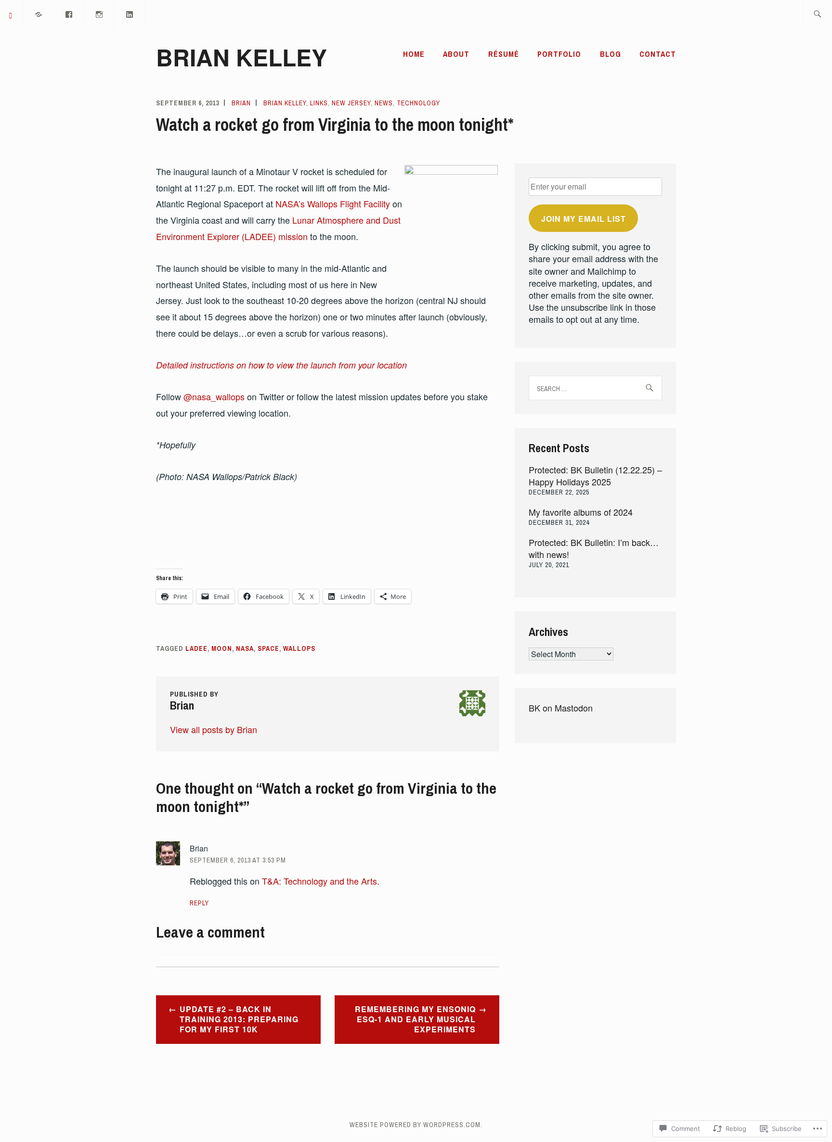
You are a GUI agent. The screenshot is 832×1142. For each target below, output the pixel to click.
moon (221, 648)
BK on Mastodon (561, 707)
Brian (241, 103)
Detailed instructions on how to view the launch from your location (281, 365)
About (456, 54)
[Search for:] (817, 14)
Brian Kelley (241, 57)
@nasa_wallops (214, 396)
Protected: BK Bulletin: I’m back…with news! (594, 548)
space (268, 648)
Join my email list (583, 218)
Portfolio (559, 54)
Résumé (503, 54)
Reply (199, 903)
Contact (657, 54)
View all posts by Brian (213, 729)
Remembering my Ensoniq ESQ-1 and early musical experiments (415, 1019)
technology (418, 103)
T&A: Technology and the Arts (319, 881)
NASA (245, 648)
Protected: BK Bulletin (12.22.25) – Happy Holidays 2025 (595, 475)
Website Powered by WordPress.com (415, 1124)
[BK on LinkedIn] (129, 13)
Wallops (299, 648)
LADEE (196, 648)
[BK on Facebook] (69, 13)
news (384, 103)
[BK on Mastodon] (39, 13)
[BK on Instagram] (99, 13)
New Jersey (351, 103)
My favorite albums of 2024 (581, 512)
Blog (610, 54)
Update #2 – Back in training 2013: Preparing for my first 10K (239, 1019)
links (319, 103)
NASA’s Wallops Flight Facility (332, 203)
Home (414, 54)
